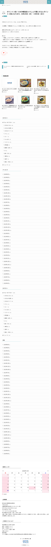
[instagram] (24, 538)
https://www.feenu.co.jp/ (10, 508)
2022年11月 (7, 196)
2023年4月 (7, 183)
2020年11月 (7, 264)
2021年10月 (7, 230)
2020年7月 (7, 277)
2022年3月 (7, 214)
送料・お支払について (7, 526)
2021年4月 (7, 249)
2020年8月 (7, 274)
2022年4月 (7, 211)
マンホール (7, 142)
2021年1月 (7, 258)
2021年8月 (7, 236)
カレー (6, 136)
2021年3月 (7, 252)
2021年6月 (7, 243)
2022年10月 (7, 199)
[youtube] (27, 538)
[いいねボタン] (3, 52)
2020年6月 (7, 280)
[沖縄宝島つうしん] (25, 2)
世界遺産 (7, 145)
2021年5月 (7, 246)
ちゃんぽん (7, 139)
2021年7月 (7, 239)
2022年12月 (7, 193)
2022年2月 (7, 218)
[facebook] (20, 538)
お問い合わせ (5, 531)
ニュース (5, 16)
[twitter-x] (22, 538)
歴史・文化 (7, 153)
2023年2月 (7, 186)
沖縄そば (7, 156)
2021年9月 (7, 233)
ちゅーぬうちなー (9, 122)
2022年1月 (7, 221)
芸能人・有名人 (8, 161)
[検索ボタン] (49, 2)
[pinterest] (25, 538)
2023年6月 (7, 177)
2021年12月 (7, 224)
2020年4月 (7, 283)
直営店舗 (4, 532)
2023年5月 (7, 180)
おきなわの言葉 (8, 128)
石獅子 (6, 159)
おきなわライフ (8, 131)
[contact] (30, 538)
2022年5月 (7, 208)
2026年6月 (7, 174)
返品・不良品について (7, 528)
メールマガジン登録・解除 (8, 529)
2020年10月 (7, 267)
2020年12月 (7, 261)
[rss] (28, 538)
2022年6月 (7, 205)
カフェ (6, 133)
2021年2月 (7, 255)
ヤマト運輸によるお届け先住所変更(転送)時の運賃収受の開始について (19, 534)
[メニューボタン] (2, 2)
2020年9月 (7, 271)
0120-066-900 (13, 511)
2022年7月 (7, 202)
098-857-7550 (7, 509)
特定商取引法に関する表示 (8, 525)
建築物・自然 (8, 147)
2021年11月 (7, 227)
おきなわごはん (8, 125)
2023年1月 (7, 190)
